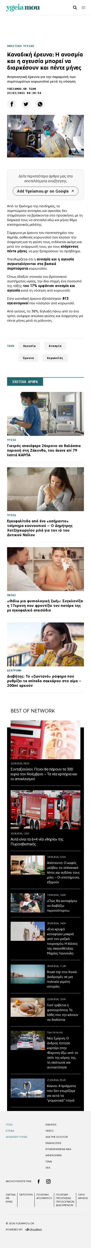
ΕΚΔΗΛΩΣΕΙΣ (53, 1143)
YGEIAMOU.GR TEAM (21, 89)
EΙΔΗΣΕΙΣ (51, 1124)
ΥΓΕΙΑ (9, 1124)
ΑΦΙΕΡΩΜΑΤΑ (54, 1155)
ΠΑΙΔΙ (49, 1161)
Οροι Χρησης (83, 1196)
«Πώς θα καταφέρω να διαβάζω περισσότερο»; (62, 906)
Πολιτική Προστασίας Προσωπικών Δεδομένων (65, 1200)
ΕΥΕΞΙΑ (10, 1131)
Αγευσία (29, 346)
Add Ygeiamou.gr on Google (43, 191)
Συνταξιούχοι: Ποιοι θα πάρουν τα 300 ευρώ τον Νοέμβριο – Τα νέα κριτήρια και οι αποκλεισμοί (44, 774)
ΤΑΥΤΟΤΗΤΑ (26, 1194)
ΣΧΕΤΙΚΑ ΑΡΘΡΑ (25, 382)
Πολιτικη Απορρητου (44, 1196)
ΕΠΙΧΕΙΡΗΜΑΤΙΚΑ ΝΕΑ (58, 1149)
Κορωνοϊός (55, 358)
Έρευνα (28, 358)
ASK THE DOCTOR (57, 1137)
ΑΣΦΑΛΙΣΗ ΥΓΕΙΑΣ (16, 1137)
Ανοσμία (55, 346)
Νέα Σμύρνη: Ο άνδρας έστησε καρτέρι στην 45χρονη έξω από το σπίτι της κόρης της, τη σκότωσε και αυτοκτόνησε (62, 1052)
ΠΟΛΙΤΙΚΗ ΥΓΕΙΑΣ (20, 46)
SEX (48, 1167)
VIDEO (50, 1131)
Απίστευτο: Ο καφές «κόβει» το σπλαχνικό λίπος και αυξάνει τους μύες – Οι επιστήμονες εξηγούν (63, 872)
